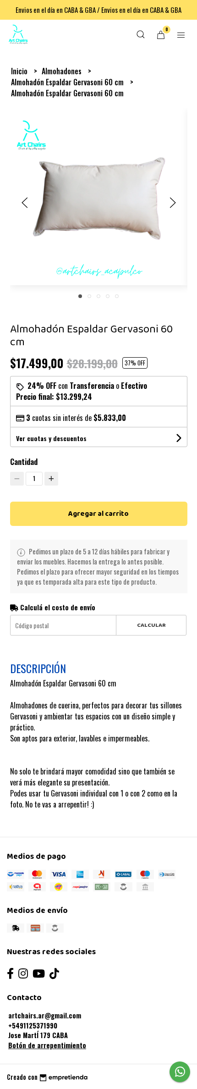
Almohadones (62, 71)
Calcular (151, 625)
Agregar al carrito (98, 514)
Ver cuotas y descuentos (51, 438)
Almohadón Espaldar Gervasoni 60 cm (68, 82)
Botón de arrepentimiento (47, 1045)
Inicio (20, 71)
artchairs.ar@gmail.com (44, 1015)
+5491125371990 (32, 1025)
